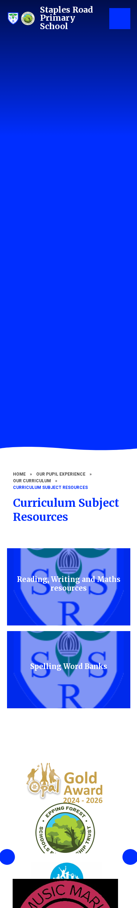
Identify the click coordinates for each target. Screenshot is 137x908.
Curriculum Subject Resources (50, 487)
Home (19, 474)
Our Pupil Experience (60, 474)
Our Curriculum (32, 480)
